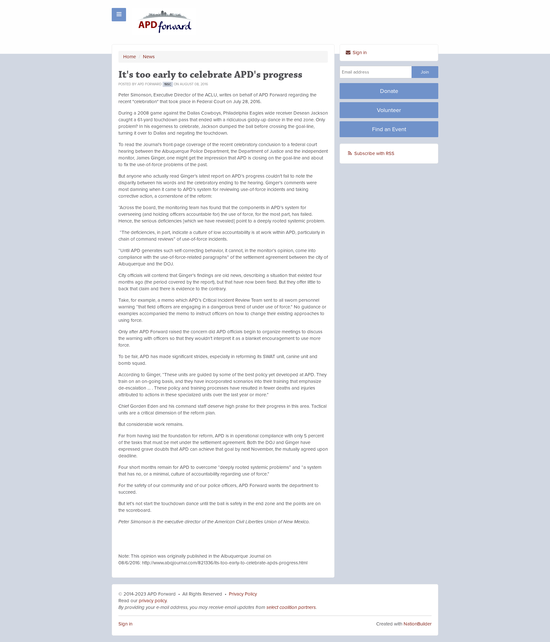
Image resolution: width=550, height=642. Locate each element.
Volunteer (389, 110)
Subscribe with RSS (374, 153)
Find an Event (389, 129)
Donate (389, 91)
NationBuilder (418, 624)
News (149, 57)
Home (129, 57)
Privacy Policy (243, 594)
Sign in (359, 52)
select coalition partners (291, 607)
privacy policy (152, 600)
